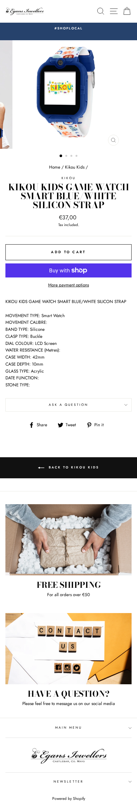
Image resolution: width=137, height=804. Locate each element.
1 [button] (61, 156)
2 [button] (66, 156)
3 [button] (72, 156)
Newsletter (68, 781)
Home (54, 167)
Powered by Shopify (68, 798)
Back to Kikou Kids (73, 467)
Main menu (68, 727)
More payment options (68, 285)
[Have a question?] (68, 648)
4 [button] (77, 156)
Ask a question (69, 404)
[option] (68, 28)
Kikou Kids (74, 167)
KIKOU (68, 178)
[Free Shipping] (68, 539)
